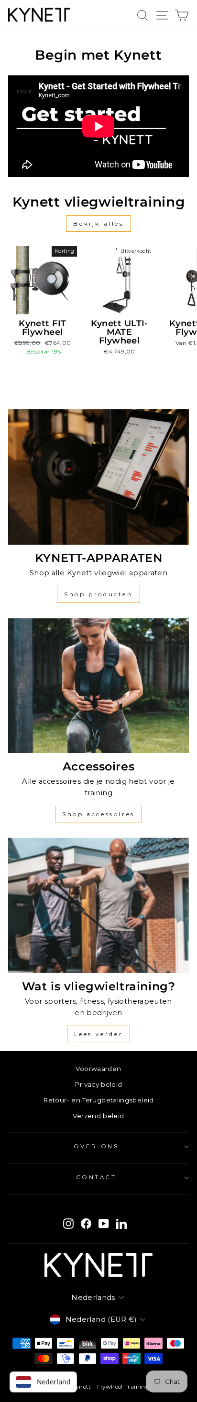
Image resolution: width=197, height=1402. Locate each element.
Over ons (96, 1146)
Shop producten (98, 594)
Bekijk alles (98, 223)
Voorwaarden (98, 1068)
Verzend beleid (98, 1116)
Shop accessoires (98, 814)
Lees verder (98, 1034)
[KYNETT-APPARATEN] (98, 477)
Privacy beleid (98, 1084)
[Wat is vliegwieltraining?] (98, 905)
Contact (96, 1177)
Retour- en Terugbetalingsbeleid (98, 1100)
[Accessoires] (98, 686)
